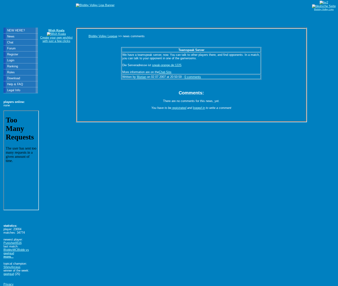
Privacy (8, 284)
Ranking (12, 66)
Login (10, 60)
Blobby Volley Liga (324, 9)
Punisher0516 (12, 243)
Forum (11, 48)
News (10, 36)
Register (12, 54)
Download (13, 78)
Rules (11, 72)
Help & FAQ (15, 84)
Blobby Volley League (103, 36)
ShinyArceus (11, 267)
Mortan (141, 77)
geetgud (8, 274)
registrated (178, 108)
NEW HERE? (16, 30)
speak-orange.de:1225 (166, 65)
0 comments (192, 77)
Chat (10, 42)
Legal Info (13, 90)
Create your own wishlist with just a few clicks (56, 36)
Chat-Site (165, 72)
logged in (199, 108)
